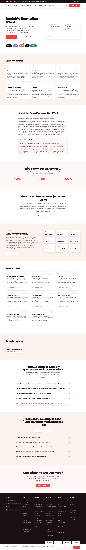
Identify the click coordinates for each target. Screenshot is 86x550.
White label (25, 520)
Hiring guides (49, 524)
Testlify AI (25, 499)
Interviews (29, 5)
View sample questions (12, 351)
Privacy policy (61, 499)
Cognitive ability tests (39, 509)
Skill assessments (27, 529)
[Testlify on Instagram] (13, 510)
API (23, 511)
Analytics (25, 509)
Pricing (34, 5)
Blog (47, 502)
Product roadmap (27, 524)
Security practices (62, 511)
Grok (27, 45)
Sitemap (48, 509)
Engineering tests (38, 522)
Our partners (73, 510)
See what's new (43, 1)
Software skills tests (39, 506)
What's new (25, 518)
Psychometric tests (39, 520)
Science (24, 506)
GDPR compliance (62, 506)
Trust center (61, 532)
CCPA (59, 530)
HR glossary (49, 527)
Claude (21, 45)
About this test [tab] (38, 431)
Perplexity (33, 45)
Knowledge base (50, 511)
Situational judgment (39, 511)
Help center (72, 521)
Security (60, 513)
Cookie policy (61, 509)
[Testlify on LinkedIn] (7, 510)
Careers (72, 502)
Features (25, 515)
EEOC (59, 520)
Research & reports (50, 499)
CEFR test (37, 513)
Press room (72, 512)
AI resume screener (27, 527)
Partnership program (51, 518)
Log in (66, 5)
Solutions (40, 5)
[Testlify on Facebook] (16, 510)
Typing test (37, 515)
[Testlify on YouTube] (19, 510)
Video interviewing (27, 522)
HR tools (48, 529)
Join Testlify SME (50, 504)
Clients (71, 508)
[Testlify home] (8, 6)
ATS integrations (26, 504)
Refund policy (61, 504)
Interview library (26, 531)
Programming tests (39, 504)
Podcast (48, 513)
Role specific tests (39, 499)
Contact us (72, 519)
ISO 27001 (60, 518)
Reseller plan (25, 513)
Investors (72, 515)
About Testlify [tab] (48, 431)
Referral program (50, 515)
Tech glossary (49, 535)
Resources (47, 5)
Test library (22, 5)
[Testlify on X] (10, 510)
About (53, 5)
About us (72, 499)
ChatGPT (9, 45)
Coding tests (37, 518)
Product (15, 5)
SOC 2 (59, 515)
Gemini (15, 45)
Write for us (72, 517)
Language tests (38, 502)
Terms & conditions (62, 502)
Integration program (51, 506)
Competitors (49, 522)
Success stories (49, 520)
